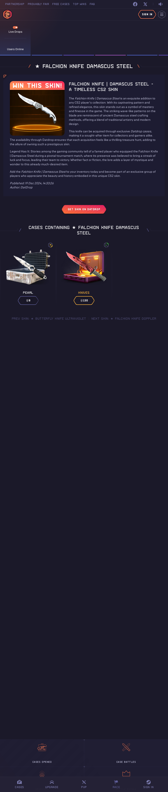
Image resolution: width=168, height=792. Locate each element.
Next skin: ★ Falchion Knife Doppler (123, 319)
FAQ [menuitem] (92, 4)
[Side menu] (162, 14)
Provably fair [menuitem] (38, 4)
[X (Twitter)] (145, 4)
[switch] (160, 4)
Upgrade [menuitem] (51, 787)
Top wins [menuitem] (79, 4)
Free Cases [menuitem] (61, 4)
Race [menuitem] (118, 783)
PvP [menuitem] (86, 783)
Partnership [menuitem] (14, 4)
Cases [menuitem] (19, 787)
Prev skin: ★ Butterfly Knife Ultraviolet (49, 319)
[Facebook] (135, 4)
